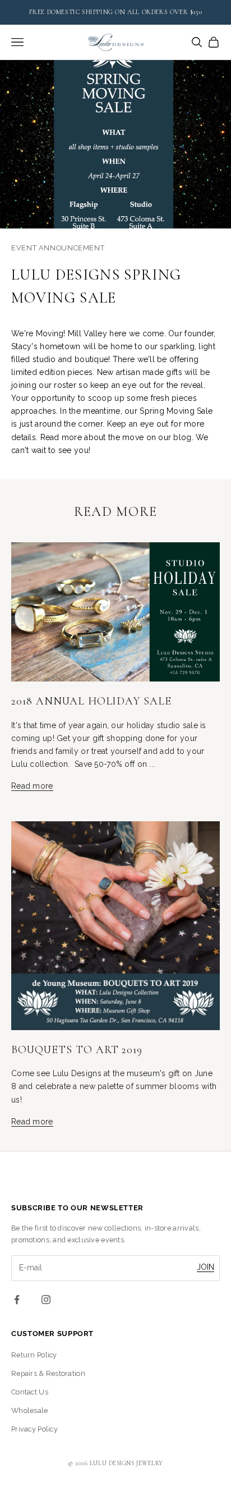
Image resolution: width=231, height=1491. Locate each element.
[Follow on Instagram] (46, 1299)
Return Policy (34, 1355)
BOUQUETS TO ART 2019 (76, 1049)
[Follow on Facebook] (16, 1299)
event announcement (57, 248)
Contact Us (29, 1392)
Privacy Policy (34, 1429)
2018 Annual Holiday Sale (91, 701)
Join (205, 1267)
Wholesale (29, 1410)
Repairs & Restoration (48, 1373)
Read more (32, 785)
